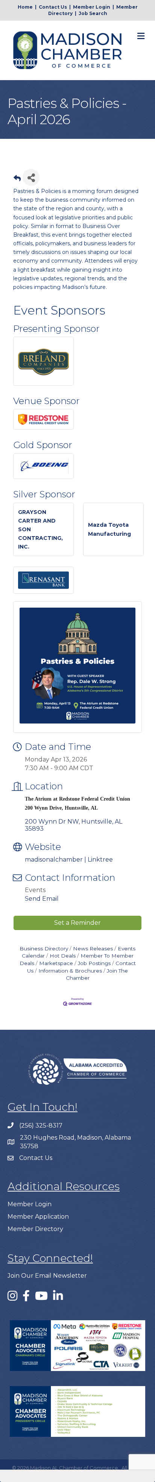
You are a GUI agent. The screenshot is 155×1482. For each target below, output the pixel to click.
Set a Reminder (77, 922)
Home (25, 7)
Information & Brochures (70, 971)
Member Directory (35, 1229)
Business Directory (44, 948)
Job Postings (94, 963)
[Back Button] (17, 179)
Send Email (42, 898)
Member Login (91, 7)
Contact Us (53, 7)
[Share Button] (31, 177)
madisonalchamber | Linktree (69, 859)
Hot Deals (63, 956)
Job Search (93, 13)
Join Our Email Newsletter (47, 1275)
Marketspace (56, 963)
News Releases (93, 948)
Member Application (38, 1216)
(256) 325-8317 (40, 1125)
